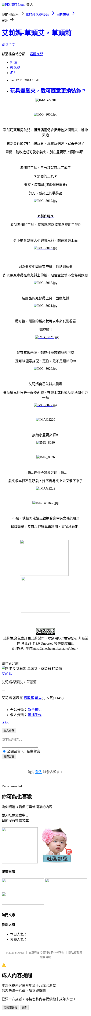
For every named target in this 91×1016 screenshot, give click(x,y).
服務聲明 (45, 957)
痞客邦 (29, 698)
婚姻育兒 (36, 54)
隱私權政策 (75, 952)
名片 (13, 73)
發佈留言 (8, 756)
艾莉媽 (7, 673)
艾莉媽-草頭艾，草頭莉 (37, 33)
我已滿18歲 (10, 1007)
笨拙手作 (34, 715)
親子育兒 (34, 710)
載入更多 (8, 730)
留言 (38, 698)
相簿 (13, 62)
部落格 (15, 67)
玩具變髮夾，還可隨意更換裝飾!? (47, 90)
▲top (5, 722)
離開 (24, 1007)
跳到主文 (8, 45)
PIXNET (20, 952)
